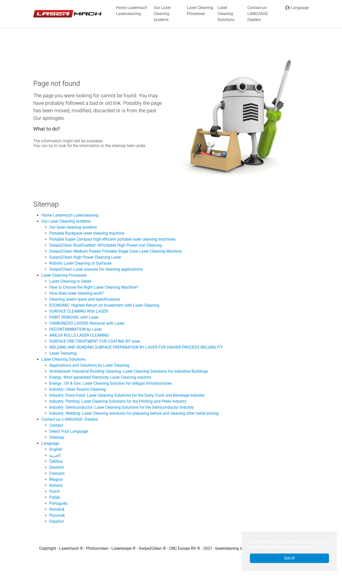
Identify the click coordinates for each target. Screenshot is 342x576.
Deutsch (56, 467)
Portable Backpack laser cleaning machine (86, 233)
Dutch (54, 491)
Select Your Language (68, 431)
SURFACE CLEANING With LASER (78, 311)
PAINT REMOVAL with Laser (74, 317)
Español (56, 521)
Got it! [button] (289, 558)
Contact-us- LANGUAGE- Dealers (69, 419)
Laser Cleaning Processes (64, 275)
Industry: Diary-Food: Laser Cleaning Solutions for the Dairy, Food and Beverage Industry (127, 395)
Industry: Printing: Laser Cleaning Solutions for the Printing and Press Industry (118, 401)
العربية (54, 455)
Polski (54, 497)
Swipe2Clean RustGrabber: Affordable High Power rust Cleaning (105, 245)
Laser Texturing (63, 353)
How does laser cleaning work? (76, 293)
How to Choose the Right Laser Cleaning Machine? (93, 287)
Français (57, 473)
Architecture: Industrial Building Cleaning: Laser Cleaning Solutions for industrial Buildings (128, 371)
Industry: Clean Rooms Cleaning (77, 389)
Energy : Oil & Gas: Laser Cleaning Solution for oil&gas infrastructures (110, 383)
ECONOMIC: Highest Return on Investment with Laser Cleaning (104, 305)
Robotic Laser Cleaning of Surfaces (80, 263)
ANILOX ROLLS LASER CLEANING (79, 335)
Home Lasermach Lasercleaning (69, 215)
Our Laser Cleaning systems (66, 221)
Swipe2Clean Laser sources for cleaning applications (96, 269)
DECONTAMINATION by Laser (75, 329)
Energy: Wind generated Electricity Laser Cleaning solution (100, 377)
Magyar (56, 479)
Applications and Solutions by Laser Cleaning (89, 365)
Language (50, 443)
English (55, 449)
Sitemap (56, 437)
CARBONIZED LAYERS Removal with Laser (86, 323)
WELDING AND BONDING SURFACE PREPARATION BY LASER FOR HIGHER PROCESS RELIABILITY (136, 347)
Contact (56, 425)
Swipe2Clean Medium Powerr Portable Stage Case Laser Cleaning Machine (115, 251)
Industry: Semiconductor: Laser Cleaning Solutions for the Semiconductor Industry (121, 407)
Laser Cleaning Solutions (63, 359)
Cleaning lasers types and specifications (84, 299)
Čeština (56, 461)
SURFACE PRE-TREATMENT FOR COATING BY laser (94, 341)
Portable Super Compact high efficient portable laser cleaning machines (112, 239)
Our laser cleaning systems (73, 227)
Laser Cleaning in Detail (70, 281)
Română (56, 509)
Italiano (56, 485)
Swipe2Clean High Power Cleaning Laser (85, 257)
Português (58, 503)
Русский (57, 515)
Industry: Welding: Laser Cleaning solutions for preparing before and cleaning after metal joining (134, 413)
